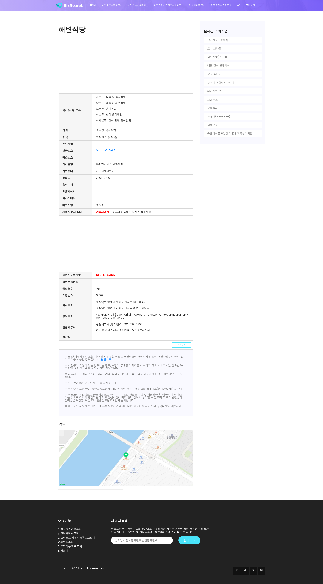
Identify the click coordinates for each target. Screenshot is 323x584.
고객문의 (250, 5)
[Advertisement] (126, 65)
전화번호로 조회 (197, 5)
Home (93, 5)
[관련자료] (106, 359)
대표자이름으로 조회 (221, 5)
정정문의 (181, 344)
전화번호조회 (65, 542)
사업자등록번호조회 (112, 5)
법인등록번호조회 (137, 5)
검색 (186, 540)
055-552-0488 (105, 150)
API (238, 5)
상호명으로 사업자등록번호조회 (167, 5)
